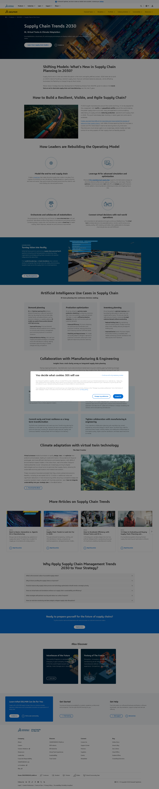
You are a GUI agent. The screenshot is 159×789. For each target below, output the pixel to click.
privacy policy (84, 389)
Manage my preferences (101, 396)
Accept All (118, 396)
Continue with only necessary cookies (112, 375)
